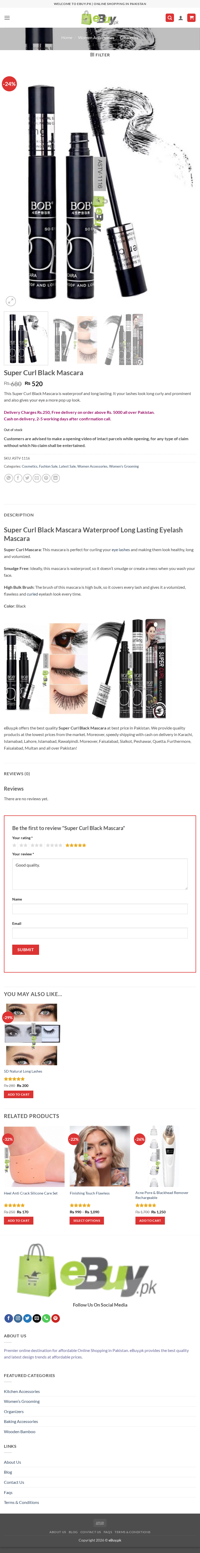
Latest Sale (67, 466)
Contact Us (14, 1482)
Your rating (22, 838)
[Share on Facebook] (18, 478)
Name (17, 899)
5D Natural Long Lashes (23, 1071)
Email (16, 923)
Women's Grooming (124, 466)
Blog (8, 1471)
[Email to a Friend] (37, 478)
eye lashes (121, 549)
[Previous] (14, 188)
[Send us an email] (37, 1318)
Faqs (8, 1492)
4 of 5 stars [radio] (53, 845)
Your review (23, 854)
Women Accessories (96, 37)
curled (32, 593)
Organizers (14, 1411)
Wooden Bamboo (19, 1431)
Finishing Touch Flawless (90, 1193)
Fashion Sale (48, 466)
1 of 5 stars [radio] (13, 845)
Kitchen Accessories (22, 1391)
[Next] (185, 188)
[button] (7, 17)
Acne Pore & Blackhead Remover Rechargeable (162, 1195)
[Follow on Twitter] (27, 1318)
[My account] (180, 17)
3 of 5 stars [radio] (36, 845)
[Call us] (46, 1318)
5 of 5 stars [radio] (75, 845)
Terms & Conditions (21, 1502)
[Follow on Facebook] (8, 1318)
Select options (86, 1220)
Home (66, 37)
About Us (12, 1462)
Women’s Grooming (22, 1401)
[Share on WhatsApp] (8, 478)
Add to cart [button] (19, 1094)
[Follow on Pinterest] (55, 1318)
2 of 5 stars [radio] (23, 845)
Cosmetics (129, 37)
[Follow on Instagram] (18, 1318)
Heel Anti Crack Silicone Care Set (31, 1193)
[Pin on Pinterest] (46, 478)
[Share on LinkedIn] (55, 478)
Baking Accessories (21, 1421)
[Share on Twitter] (27, 478)
